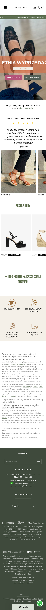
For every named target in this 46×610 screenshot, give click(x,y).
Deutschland (27, 599)
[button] (38, 7)
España (12, 599)
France (19, 599)
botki (41, 387)
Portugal (28, 601)
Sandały (5, 194)
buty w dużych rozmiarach (16, 364)
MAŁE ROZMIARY (14, 77)
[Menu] (5, 7)
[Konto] (34, 7)
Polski (21, 594)
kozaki (35, 387)
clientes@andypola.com (25, 486)
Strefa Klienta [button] (21, 494)
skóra (41, 194)
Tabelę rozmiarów (26, 108)
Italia (22, 601)
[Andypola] (21, 7)
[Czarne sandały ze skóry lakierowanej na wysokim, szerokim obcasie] (16, 232)
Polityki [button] (15, 506)
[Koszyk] (42, 7)
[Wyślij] (38, 461)
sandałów (26, 387)
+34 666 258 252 (30, 481)
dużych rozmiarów (8, 396)
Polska (35, 599)
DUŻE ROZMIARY (32, 77)
